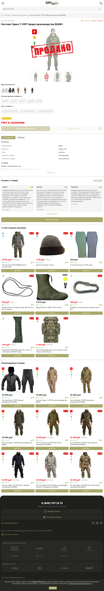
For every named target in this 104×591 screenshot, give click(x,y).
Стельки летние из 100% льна (81, 265)
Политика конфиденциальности (13, 577)
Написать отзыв (52, 219)
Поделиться (87, 20)
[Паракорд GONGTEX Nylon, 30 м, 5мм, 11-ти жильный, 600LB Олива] (18, 330)
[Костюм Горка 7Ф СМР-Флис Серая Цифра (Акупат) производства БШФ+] (52, 465)
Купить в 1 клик (75, 128)
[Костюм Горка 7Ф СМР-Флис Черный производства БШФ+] (18, 465)
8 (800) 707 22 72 (52, 503)
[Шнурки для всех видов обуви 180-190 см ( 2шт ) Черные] (18, 287)
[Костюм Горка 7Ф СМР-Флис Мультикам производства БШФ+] (86, 465)
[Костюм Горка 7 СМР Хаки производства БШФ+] (18, 422)
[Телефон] (101, 3)
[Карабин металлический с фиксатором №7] (86, 287)
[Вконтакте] (97, 523)
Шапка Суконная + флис (45, 265)
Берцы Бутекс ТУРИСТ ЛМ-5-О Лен (49, 307)
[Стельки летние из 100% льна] (86, 245)
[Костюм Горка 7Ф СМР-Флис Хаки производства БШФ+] (52, 422)
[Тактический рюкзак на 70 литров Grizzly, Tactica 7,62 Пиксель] (52, 330)
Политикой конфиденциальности (80, 583)
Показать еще (52, 214)
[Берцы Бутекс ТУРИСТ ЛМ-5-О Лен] (52, 287)
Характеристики (8, 137)
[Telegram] (101, 523)
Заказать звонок (53, 511)
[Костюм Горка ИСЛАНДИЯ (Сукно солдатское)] (18, 245)
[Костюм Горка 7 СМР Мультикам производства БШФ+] (86, 380)
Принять (53, 588)
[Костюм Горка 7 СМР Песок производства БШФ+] (52, 380)
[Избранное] (100, 128)
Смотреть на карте (11, 534)
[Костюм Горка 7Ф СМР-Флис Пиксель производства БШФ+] (86, 422)
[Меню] (2, 3)
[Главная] (52, 3)
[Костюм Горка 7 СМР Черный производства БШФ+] (18, 380)
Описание (21, 137)
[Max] (93, 523)
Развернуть (51, 172)
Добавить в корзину (27, 128)
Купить (19, 270)
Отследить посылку (53, 517)
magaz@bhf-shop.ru (11, 523)
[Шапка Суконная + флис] (52, 245)
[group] (4, 90)
